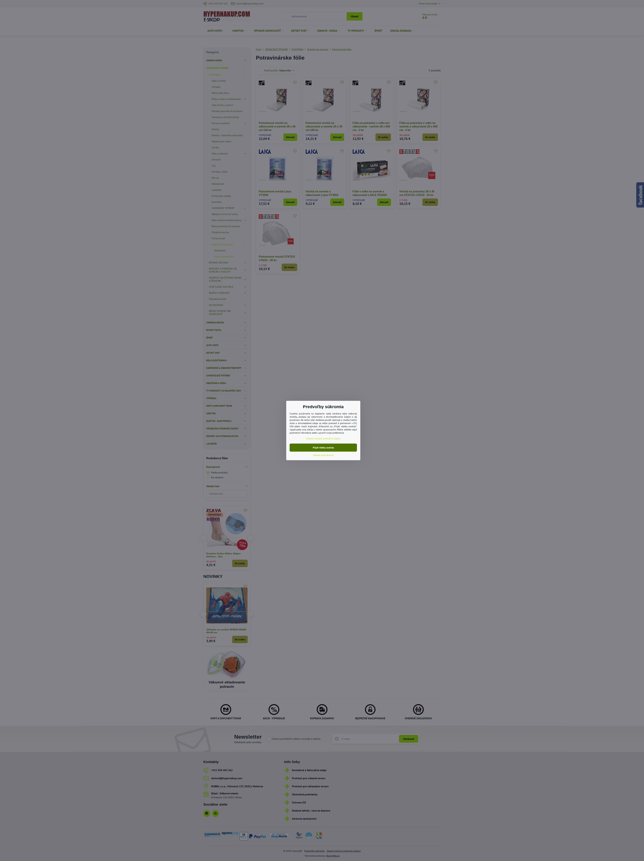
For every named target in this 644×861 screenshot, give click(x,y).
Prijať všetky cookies (323, 447)
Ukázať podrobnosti (323, 455)
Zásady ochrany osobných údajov (323, 438)
